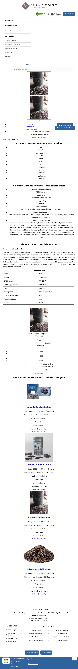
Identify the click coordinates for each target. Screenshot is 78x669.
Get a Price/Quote (39, 137)
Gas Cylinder (9, 52)
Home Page (9, 20)
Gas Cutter (8, 56)
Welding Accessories (11, 48)
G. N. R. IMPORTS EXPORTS (43, 6)
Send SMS (47, 652)
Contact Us (9, 31)
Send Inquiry (66, 125)
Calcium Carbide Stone (39, 517)
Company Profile (11, 26)
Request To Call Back (65, 128)
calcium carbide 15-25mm (39, 569)
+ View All (28, 65)
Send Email (69, 14)
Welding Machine (62, 640)
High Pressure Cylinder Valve (14, 60)
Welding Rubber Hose (36, 640)
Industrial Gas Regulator (12, 44)
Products (30, 127)
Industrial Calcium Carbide (39, 407)
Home (30, 124)
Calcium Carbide (10, 40)
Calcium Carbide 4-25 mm (39, 464)
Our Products (9, 36)
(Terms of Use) (15, 661)
